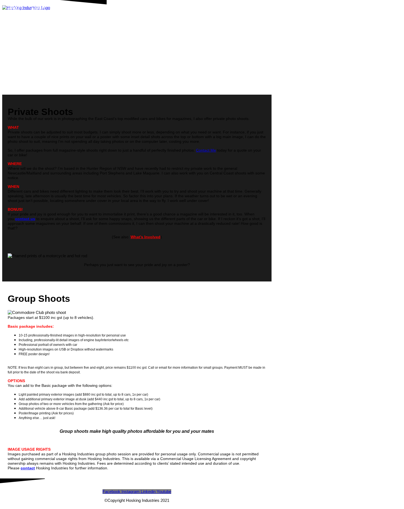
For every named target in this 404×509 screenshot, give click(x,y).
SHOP (63, 9)
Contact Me (206, 150)
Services (90, 9)
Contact (178, 9)
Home (14, 9)
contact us (25, 219)
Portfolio (123, 9)
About (38, 9)
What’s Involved (146, 237)
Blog (151, 9)
